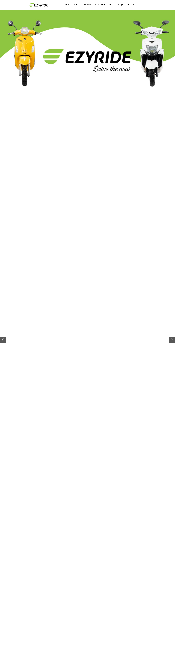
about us (76, 5)
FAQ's (120, 5)
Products (88, 5)
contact (130, 5)
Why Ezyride (101, 5)
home (67, 5)
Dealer (112, 5)
